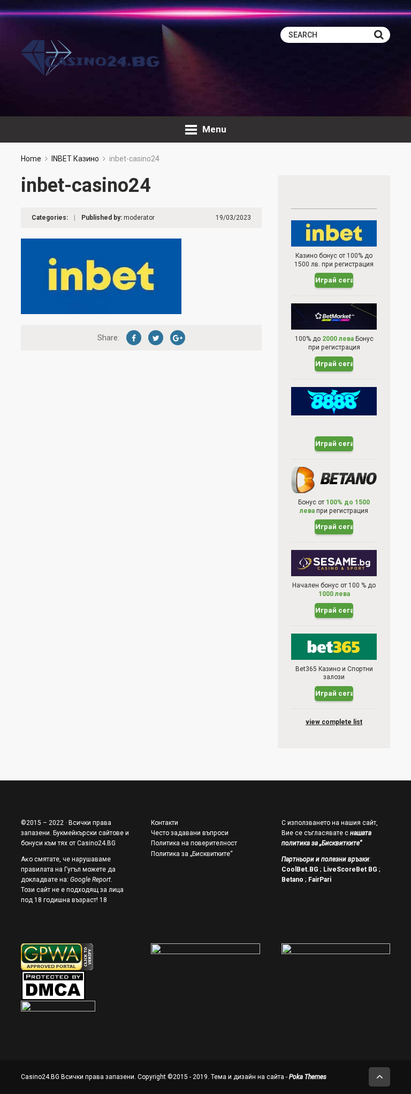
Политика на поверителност (194, 843)
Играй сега (334, 280)
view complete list (334, 722)
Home (31, 158)
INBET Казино (75, 158)
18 (103, 900)
